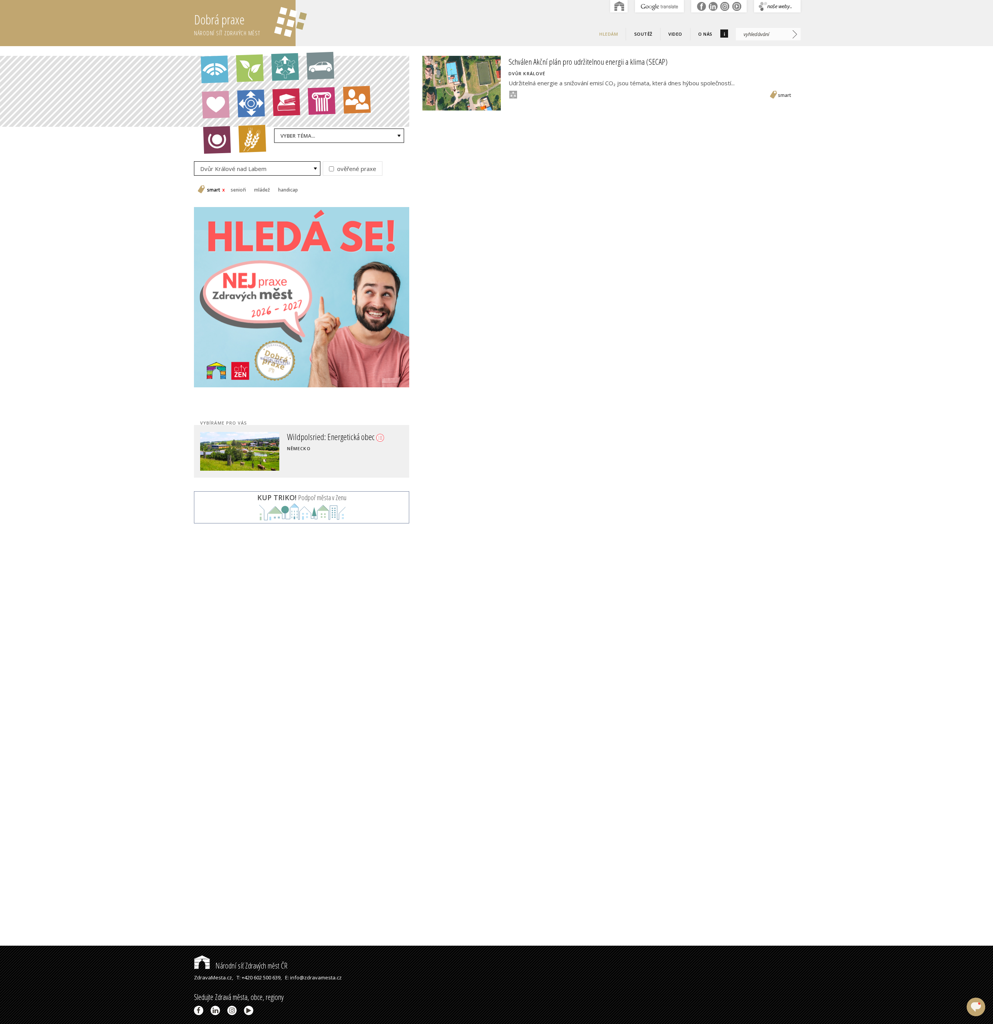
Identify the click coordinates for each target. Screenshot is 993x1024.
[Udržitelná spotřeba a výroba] (281, 71)
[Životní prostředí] (245, 72)
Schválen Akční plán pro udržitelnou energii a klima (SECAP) (588, 61)
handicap (288, 190)
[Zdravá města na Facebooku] (200, 1010)
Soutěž (643, 34)
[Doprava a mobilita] (316, 70)
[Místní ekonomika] (247, 108)
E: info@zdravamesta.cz (313, 977)
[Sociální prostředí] (353, 104)
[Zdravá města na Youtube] (250, 1010)
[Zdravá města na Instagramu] (233, 1010)
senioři (238, 190)
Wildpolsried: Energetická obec (331, 436)
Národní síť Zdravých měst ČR (250, 965)
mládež (262, 190)
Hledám (608, 34)
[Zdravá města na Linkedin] (217, 1010)
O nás (705, 34)
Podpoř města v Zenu (301, 497)
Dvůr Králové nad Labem (233, 169)
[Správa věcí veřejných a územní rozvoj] (210, 73)
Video (675, 34)
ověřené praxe (356, 169)
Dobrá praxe (227, 24)
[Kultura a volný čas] (317, 105)
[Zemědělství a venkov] (248, 143)
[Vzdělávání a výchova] (282, 106)
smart (213, 190)
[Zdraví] (212, 109)
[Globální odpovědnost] (213, 144)
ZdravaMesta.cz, (213, 977)
